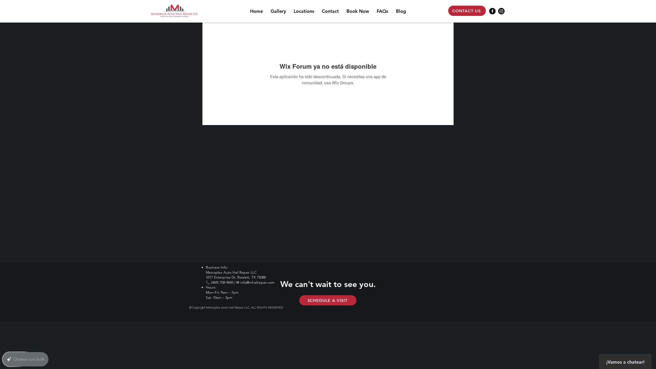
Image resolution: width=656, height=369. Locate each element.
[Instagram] (501, 11)
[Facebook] (492, 11)
